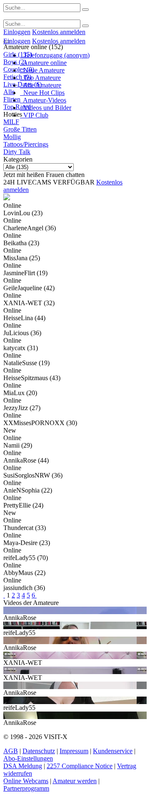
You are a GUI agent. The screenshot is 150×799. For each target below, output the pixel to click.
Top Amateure (40, 77)
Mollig (12, 136)
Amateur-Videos (43, 100)
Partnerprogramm (26, 788)
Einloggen (16, 31)
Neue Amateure (42, 70)
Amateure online (43, 62)
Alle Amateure (40, 85)
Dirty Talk (16, 151)
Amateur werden (74, 780)
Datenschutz (38, 750)
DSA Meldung (22, 765)
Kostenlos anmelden (58, 31)
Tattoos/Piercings (25, 144)
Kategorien (17, 159)
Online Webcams (25, 780)
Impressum (74, 750)
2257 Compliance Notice (79, 765)
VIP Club (34, 115)
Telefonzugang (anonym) (55, 55)
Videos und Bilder (45, 107)
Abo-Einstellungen (28, 758)
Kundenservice (112, 750)
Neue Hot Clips (42, 92)
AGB (10, 750)
